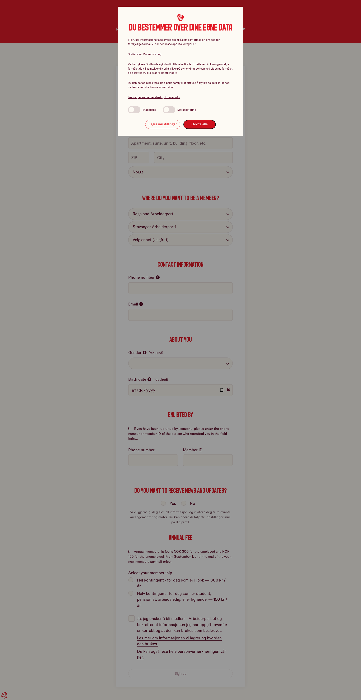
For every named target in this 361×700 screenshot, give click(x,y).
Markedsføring (186, 110)
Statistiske (149, 110)
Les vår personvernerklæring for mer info (154, 97)
